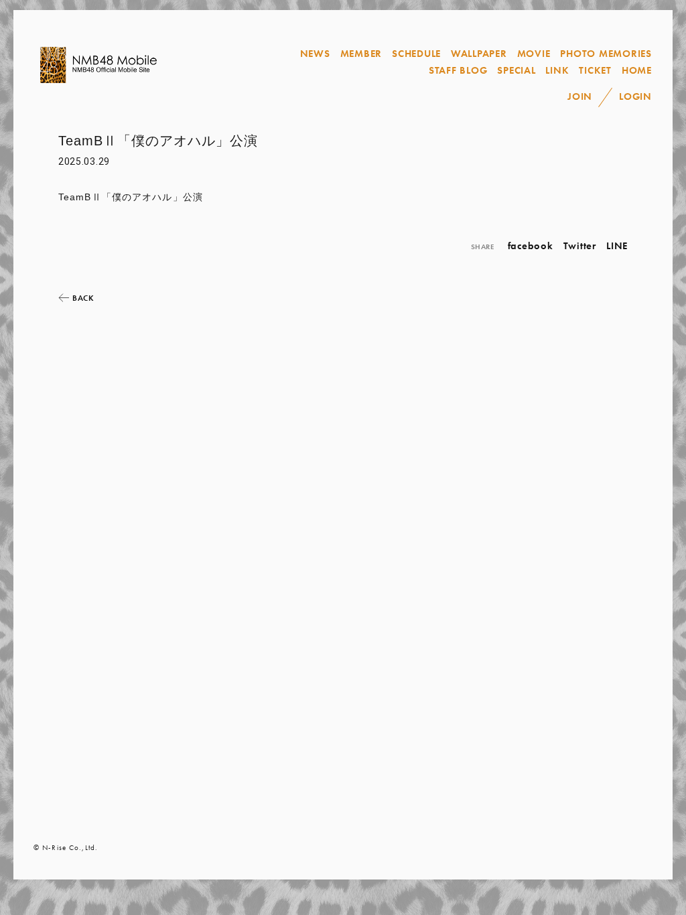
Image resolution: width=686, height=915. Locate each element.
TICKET (595, 70)
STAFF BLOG (458, 70)
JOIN (579, 96)
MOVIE (534, 53)
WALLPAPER (479, 53)
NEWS (315, 53)
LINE (617, 246)
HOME (637, 70)
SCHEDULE (416, 53)
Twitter (579, 246)
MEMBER (361, 53)
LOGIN (635, 96)
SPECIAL (516, 70)
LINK (557, 70)
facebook (530, 246)
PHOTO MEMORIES (606, 53)
